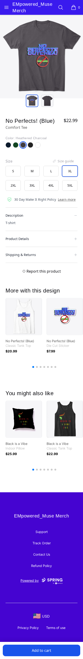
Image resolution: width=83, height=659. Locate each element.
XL (70, 171)
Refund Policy (41, 566)
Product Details (17, 239)
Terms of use (55, 628)
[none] (63, 161)
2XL (13, 185)
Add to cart (41, 650)
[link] (24, 316)
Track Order (42, 543)
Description (14, 215)
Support (42, 532)
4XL (51, 185)
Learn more (67, 199)
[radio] (13, 171)
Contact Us (41, 554)
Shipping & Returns (21, 255)
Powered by (30, 580)
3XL (32, 185)
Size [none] (9, 161)
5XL (70, 185)
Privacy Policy (28, 628)
